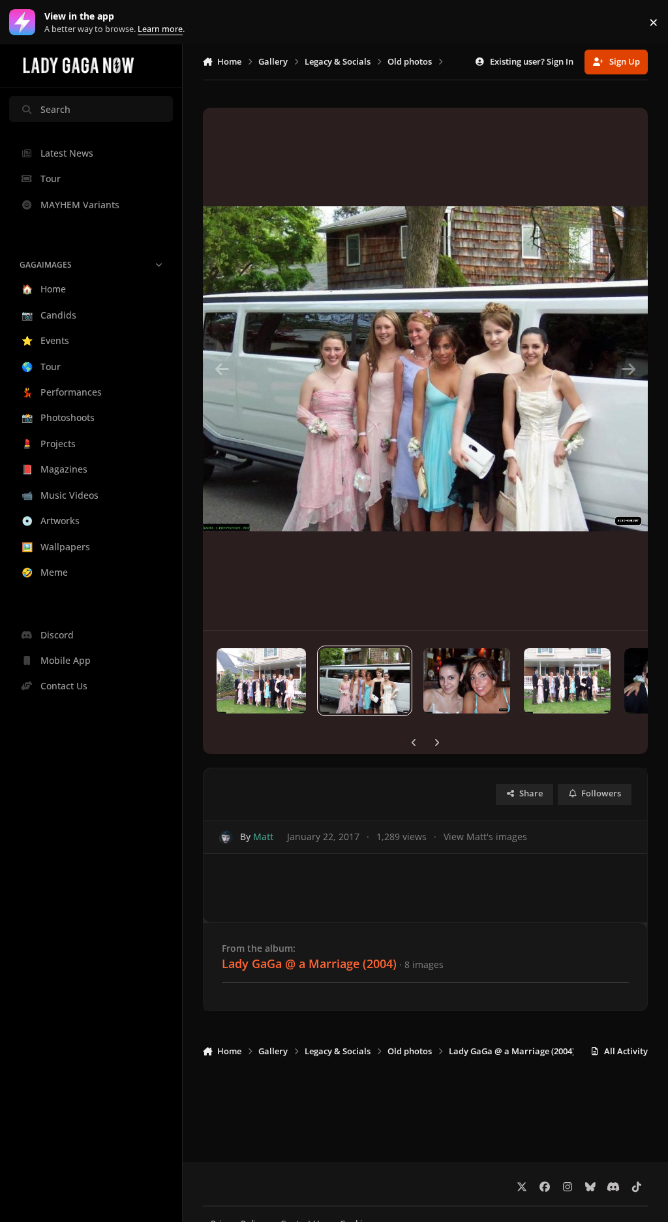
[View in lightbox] (425, 369)
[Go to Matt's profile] (226, 837)
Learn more (25, 22)
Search (55, 109)
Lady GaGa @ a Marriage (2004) (309, 963)
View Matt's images (485, 836)
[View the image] (261, 680)
